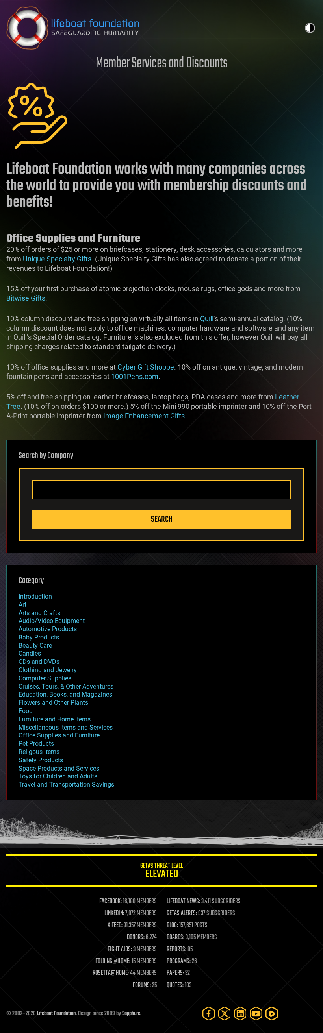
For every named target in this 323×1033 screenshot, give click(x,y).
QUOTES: (175, 985)
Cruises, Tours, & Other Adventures (66, 686)
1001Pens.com (134, 376)
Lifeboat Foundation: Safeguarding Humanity (141, 28)
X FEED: (115, 925)
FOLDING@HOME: (112, 961)
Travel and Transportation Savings (66, 784)
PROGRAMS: (179, 961)
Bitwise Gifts (25, 298)
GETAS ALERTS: (182, 913)
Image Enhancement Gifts (144, 416)
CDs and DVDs (39, 661)
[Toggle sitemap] (294, 28)
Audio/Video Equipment (52, 621)
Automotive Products (48, 629)
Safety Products (41, 760)
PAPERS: (175, 973)
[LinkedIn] (240, 1013)
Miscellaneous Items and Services (66, 727)
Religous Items (39, 752)
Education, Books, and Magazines (65, 694)
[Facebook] (208, 1013)
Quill (206, 318)
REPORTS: (176, 949)
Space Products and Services (59, 768)
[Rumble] (271, 1013)
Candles (30, 653)
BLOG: (172, 925)
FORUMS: (142, 985)
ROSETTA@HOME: (111, 973)
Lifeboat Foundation (56, 1013)
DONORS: (136, 937)
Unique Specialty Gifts (57, 259)
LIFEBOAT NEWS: (183, 901)
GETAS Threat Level (161, 872)
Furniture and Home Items (55, 719)
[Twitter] (224, 1013)
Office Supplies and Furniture (59, 735)
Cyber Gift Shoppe (145, 367)
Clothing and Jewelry (48, 670)
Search (162, 519)
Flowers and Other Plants (53, 702)
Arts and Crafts (39, 613)
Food (26, 711)
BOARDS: (175, 937)
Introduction (35, 596)
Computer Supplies (45, 678)
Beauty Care (35, 645)
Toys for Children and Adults (58, 776)
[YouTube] (256, 1013)
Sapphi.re (131, 1013)
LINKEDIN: (114, 913)
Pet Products (36, 743)
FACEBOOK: (110, 901)
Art (22, 604)
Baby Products (39, 637)
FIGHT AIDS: (120, 949)
